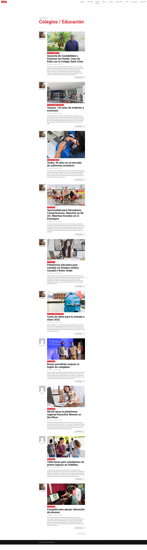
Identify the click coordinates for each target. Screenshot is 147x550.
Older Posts (80, 533)
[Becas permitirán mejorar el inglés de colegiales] (66, 349)
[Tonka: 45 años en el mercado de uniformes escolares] (66, 144)
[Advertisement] (99, 42)
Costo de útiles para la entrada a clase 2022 (65, 318)
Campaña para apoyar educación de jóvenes (66, 511)
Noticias (62, 104)
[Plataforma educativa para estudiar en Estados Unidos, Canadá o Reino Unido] (66, 249)
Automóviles (82, 1)
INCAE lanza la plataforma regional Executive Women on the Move (64, 414)
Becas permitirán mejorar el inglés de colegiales (63, 365)
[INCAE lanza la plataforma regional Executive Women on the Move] (66, 396)
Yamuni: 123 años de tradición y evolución (65, 109)
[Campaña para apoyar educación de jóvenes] (66, 494)
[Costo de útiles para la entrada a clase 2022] (66, 301)
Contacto (126, 1)
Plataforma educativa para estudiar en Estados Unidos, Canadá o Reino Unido (63, 268)
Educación (97, 1)
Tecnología (111, 1)
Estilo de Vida (90, 1)
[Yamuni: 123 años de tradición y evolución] (66, 92)
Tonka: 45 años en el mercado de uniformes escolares (64, 164)
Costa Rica (58, 104)
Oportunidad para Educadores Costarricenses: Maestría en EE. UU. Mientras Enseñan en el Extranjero (65, 214)
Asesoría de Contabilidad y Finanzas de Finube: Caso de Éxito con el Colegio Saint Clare (65, 59)
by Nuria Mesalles (42, 89)
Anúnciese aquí (134, 1)
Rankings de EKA (119, 1)
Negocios (104, 1)
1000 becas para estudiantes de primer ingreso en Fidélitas (65, 463)
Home (40, 18)
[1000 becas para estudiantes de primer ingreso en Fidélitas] (66, 446)
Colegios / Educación (51, 53)
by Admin (42, 345)
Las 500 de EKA (143, 1)
